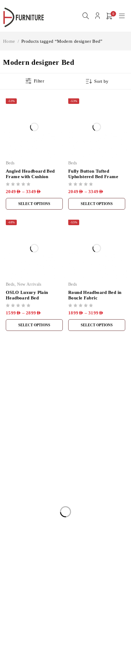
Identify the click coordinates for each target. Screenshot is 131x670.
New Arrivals (29, 284)
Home (9, 41)
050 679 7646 (20, 434)
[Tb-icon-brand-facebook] (7, 444)
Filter (39, 81)
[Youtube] (34, 444)
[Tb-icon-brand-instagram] (20, 444)
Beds (10, 163)
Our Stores (78, 416)
